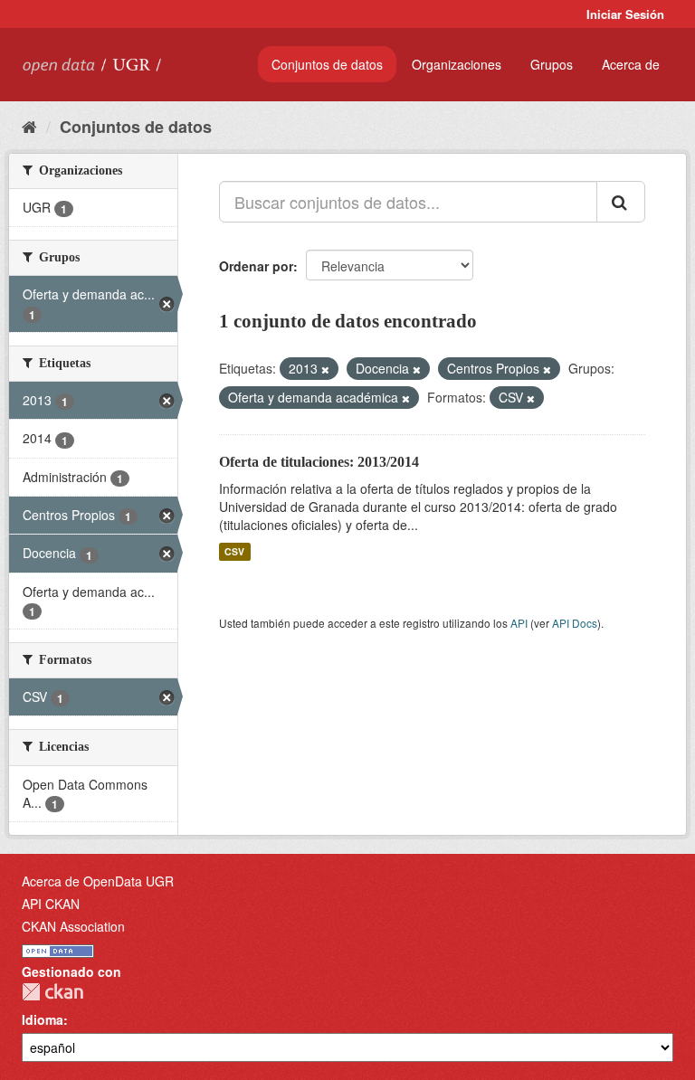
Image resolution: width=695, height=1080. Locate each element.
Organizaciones (456, 64)
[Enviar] (620, 202)
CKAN (52, 991)
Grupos (551, 64)
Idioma (42, 1019)
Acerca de (631, 64)
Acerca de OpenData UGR (98, 881)
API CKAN (51, 904)
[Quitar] (325, 369)
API (519, 622)
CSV (234, 551)
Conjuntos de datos (327, 64)
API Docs (574, 622)
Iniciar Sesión (625, 14)
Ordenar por (256, 266)
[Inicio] (29, 125)
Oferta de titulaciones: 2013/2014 (319, 461)
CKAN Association (73, 926)
